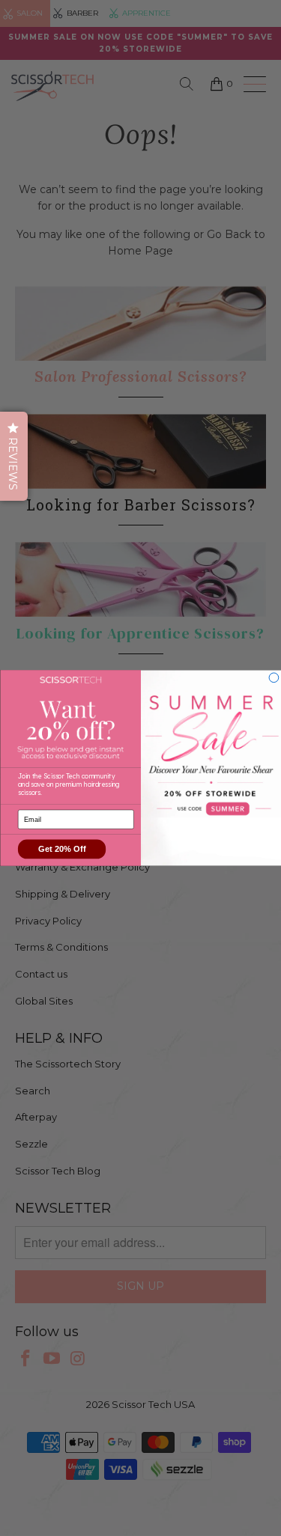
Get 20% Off (61, 849)
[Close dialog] (274, 678)
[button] (14, 456)
